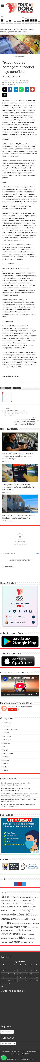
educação (26, 910)
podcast (30, 934)
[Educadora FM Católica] (20, 7)
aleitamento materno (32, 897)
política (20, 938)
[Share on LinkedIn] (27, 89)
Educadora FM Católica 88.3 (12, 1052)
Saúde (5, 770)
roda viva (6, 942)
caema (31, 904)
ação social (9, 904)
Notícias (6, 757)
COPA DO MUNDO (24, 906)
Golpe (22, 923)
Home (4, 29)
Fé (4, 746)
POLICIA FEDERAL (7, 938)
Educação (7, 740)
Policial (6, 763)
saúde (16, 942)
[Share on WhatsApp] (21, 89)
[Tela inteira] (36, 694)
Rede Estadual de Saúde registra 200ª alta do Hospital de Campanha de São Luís (24, 420)
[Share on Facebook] (10, 89)
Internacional (8, 753)
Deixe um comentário (21, 83)
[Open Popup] (30, 611)
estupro (19, 919)
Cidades (6, 726)
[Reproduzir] (4, 694)
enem (35, 915)
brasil (27, 904)
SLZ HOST (25, 1054)
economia (13, 910)
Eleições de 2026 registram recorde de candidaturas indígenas (15, 789)
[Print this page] (32, 89)
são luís (24, 942)
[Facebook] (16, 884)
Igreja (5, 750)
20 (26, 977)
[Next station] (9, 611)
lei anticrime (33, 927)
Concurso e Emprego (11, 729)
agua (19, 897)
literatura (5, 930)
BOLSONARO (18, 903)
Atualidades (7, 722)
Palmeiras (17, 934)
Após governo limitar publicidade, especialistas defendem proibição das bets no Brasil (18, 487)
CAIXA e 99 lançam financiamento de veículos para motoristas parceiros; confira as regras (17, 456)
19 (20, 977)
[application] (20, 685)
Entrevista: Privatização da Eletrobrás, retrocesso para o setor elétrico (16, 412)
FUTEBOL (6, 923)
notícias (6, 933)
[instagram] (24, 884)
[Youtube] (20, 884)
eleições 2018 (22, 914)
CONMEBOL (11, 907)
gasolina (15, 923)
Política (6, 767)
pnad (24, 934)
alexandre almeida (6, 900)
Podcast (6, 760)
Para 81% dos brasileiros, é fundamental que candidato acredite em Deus (17, 784)
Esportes (6, 743)
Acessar (36, 554)
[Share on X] (4, 89)
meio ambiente (16, 930)
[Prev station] (20, 611)
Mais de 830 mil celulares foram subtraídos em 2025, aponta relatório (18, 806)
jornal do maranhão (14, 927)
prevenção (30, 938)
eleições (6, 914)
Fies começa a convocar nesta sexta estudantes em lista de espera (19, 800)
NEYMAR (28, 930)
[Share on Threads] (4, 95)
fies (24, 919)
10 (9, 974)
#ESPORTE (7, 897)
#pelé (15, 897)
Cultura (6, 733)
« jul (1, 986)
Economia (11, 29)
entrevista (8, 919)
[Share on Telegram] (16, 89)
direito (4, 910)
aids (23, 897)
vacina (30, 942)
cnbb (3, 906)
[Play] (14, 611)
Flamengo (31, 919)
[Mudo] (32, 694)
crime (35, 907)
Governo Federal (32, 923)
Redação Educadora (11, 81)
